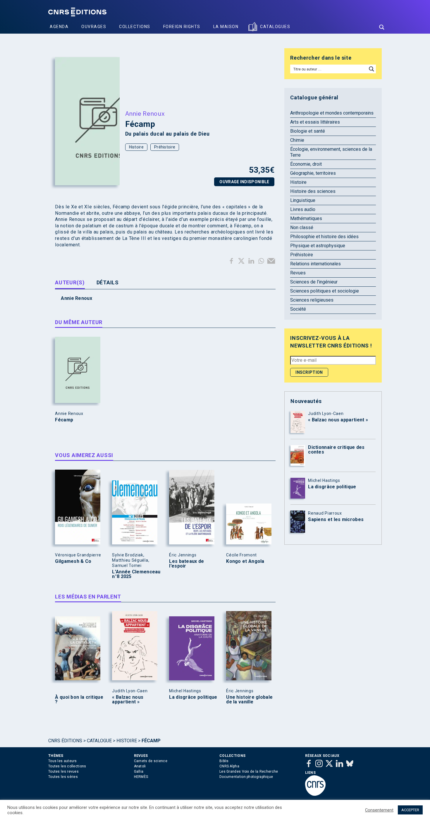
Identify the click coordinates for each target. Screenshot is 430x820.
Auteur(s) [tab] (70, 282)
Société (298, 309)
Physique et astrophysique (317, 245)
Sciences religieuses (311, 300)
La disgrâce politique (193, 697)
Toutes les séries (63, 777)
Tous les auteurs (62, 761)
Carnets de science (150, 761)
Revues (298, 273)
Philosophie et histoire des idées (324, 236)
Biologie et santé (307, 131)
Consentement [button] (379, 810)
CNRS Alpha (229, 766)
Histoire (136, 147)
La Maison (226, 26)
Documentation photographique (246, 777)
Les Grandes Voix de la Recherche (248, 771)
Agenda (59, 26)
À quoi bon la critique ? (79, 699)
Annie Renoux (145, 113)
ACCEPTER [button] (410, 810)
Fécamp (64, 420)
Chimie (297, 140)
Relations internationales (315, 264)
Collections (134, 26)
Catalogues (275, 26)
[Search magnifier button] (381, 27)
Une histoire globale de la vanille (249, 699)
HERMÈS (141, 777)
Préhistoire (164, 147)
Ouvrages (93, 26)
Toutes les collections (67, 766)
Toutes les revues (63, 771)
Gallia (139, 771)
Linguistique (302, 200)
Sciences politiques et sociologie (324, 291)
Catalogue (99, 740)
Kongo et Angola (245, 561)
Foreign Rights (181, 26)
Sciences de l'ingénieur (314, 282)
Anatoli (140, 766)
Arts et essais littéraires (315, 122)
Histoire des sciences (313, 191)
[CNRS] (315, 795)
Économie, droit (306, 164)
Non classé (301, 227)
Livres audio (302, 209)
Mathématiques (306, 218)
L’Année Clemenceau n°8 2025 (136, 574)
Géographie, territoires (313, 173)
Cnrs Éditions (65, 740)
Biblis (224, 761)
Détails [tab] (108, 282)
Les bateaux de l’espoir (186, 563)
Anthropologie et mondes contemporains (332, 113)
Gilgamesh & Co (73, 561)
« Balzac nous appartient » (127, 699)
